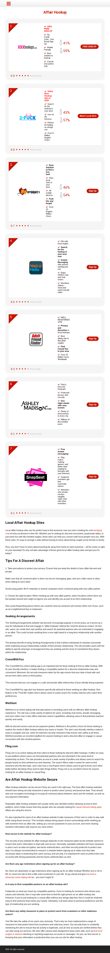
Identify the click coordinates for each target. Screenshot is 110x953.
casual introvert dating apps (88, 807)
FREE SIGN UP (89, 46)
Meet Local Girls (88, 116)
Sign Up (92, 191)
